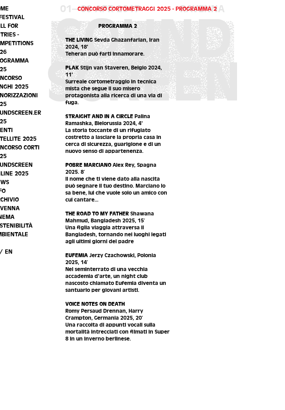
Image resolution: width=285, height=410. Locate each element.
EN (9, 251)
